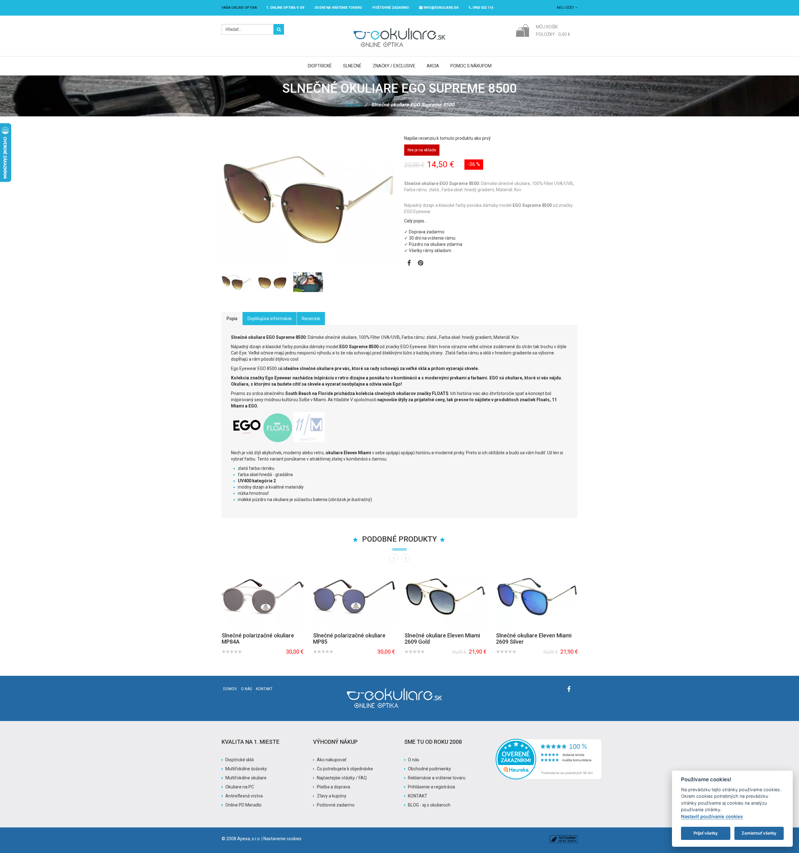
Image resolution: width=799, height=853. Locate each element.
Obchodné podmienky (429, 768)
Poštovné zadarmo (336, 804)
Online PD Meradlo (243, 804)
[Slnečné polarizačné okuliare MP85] (354, 596)
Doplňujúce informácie (270, 318)
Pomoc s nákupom (471, 65)
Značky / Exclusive (394, 65)
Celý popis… (415, 220)
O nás (246, 689)
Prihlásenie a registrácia (431, 786)
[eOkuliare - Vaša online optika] (399, 27)
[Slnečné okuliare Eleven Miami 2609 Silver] (537, 596)
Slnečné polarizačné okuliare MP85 (349, 638)
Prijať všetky (706, 833)
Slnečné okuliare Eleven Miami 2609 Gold (442, 638)
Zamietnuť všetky (759, 833)
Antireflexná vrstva (244, 795)
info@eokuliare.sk (440, 8)
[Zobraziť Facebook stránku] (409, 263)
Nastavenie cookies (282, 838)
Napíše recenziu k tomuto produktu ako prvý (447, 138)
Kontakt (264, 689)
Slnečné (352, 65)
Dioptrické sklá (239, 759)
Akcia (433, 65)
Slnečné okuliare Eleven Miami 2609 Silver (533, 638)
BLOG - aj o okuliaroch (429, 804)
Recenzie (311, 318)
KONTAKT (417, 795)
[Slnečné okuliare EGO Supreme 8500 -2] (272, 282)
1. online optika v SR (285, 8)
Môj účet (566, 8)
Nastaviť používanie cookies (712, 816)
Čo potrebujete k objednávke (345, 768)
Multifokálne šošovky (246, 768)
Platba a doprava (333, 786)
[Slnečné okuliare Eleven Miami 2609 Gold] (445, 596)
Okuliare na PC (239, 786)
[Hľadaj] (278, 29)
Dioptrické (320, 65)
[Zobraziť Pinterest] (420, 263)
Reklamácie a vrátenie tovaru (436, 777)
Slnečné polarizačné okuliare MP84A (258, 638)
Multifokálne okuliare (246, 777)
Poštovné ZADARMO (390, 8)
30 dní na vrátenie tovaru (338, 8)
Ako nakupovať (331, 759)
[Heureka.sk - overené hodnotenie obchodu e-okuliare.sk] (549, 741)
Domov (353, 105)
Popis (232, 318)
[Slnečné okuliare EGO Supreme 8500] (236, 282)
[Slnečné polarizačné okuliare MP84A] (263, 596)
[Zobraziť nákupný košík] (522, 29)
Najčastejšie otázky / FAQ (342, 777)
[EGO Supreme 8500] (308, 282)
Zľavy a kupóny (331, 795)
